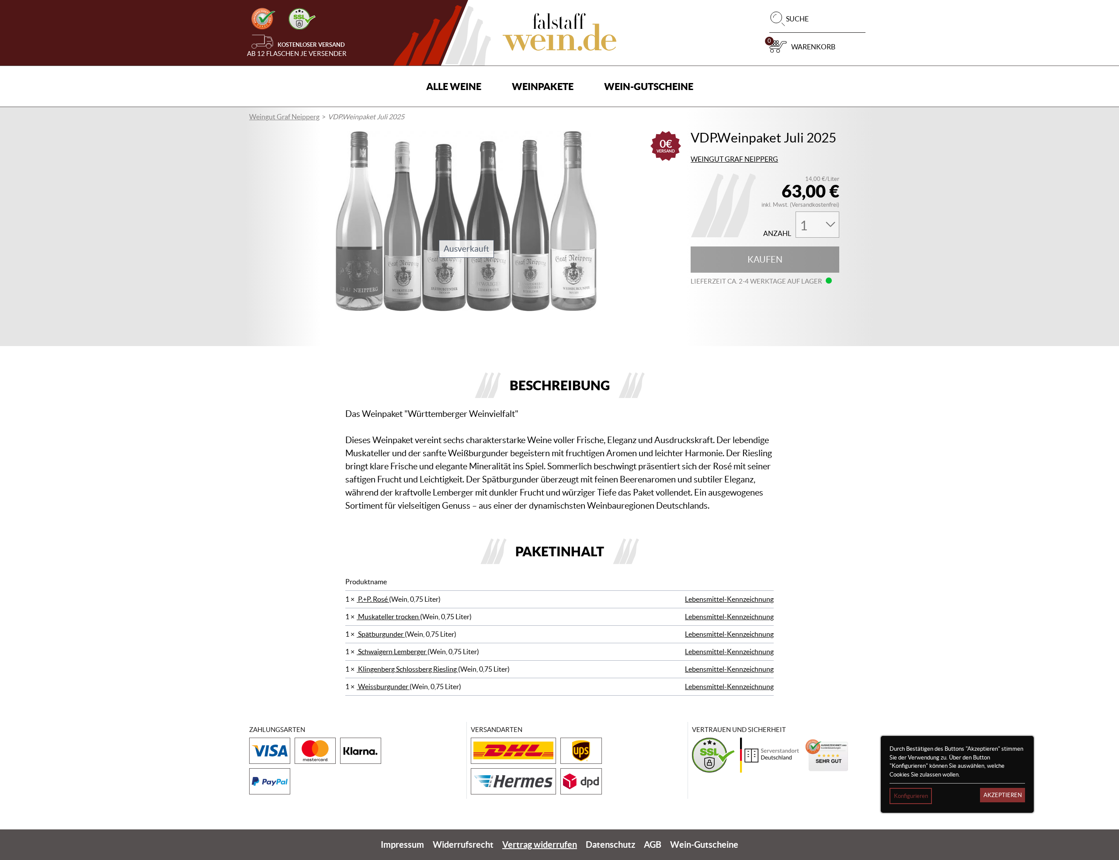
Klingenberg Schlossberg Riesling (407, 669)
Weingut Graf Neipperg (284, 117)
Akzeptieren (1002, 795)
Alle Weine (453, 86)
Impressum (402, 844)
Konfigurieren (911, 796)
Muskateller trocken (388, 617)
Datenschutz (610, 844)
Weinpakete (542, 86)
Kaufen (764, 259)
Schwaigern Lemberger (392, 651)
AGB (652, 844)
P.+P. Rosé (373, 599)
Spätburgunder (381, 634)
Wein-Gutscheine (648, 86)
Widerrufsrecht (463, 844)
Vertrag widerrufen (539, 844)
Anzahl (777, 233)
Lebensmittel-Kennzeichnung (729, 599)
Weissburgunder (383, 686)
